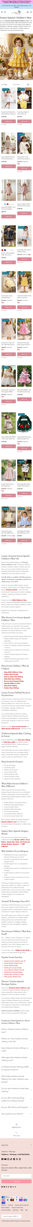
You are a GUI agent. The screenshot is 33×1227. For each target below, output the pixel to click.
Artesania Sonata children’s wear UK (14, 961)
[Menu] (2, 12)
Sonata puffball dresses (11, 965)
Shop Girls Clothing (10, 686)
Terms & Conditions (6, 1210)
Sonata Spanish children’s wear (13, 963)
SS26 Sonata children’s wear (12, 977)
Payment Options (5, 1207)
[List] (30, 84)
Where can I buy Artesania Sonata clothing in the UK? (14, 1040)
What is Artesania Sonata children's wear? (14, 1030)
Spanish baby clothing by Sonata (14, 974)
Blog (26, 1210)
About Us (3, 1205)
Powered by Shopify (25, 1221)
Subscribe (16, 1181)
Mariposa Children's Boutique (13, 1221)
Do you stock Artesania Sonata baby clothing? (15, 1090)
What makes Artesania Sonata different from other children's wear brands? (15, 1079)
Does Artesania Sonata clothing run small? (14, 1049)
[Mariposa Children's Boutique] (16, 12)
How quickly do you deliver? (12, 1113)
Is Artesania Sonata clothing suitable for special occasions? (15, 1068)
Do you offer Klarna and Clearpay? (14, 1107)
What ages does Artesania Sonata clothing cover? (14, 1059)
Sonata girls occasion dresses (13, 968)
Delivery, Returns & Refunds (22, 1205)
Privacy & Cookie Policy (17, 1207)
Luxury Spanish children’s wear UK (14, 970)
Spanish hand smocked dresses (13, 972)
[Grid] (28, 84)
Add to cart (9, 121)
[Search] (6, 12)
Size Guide (15, 1210)
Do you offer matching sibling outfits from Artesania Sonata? (12, 1099)
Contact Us (10, 1205)
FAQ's (21, 1210)
